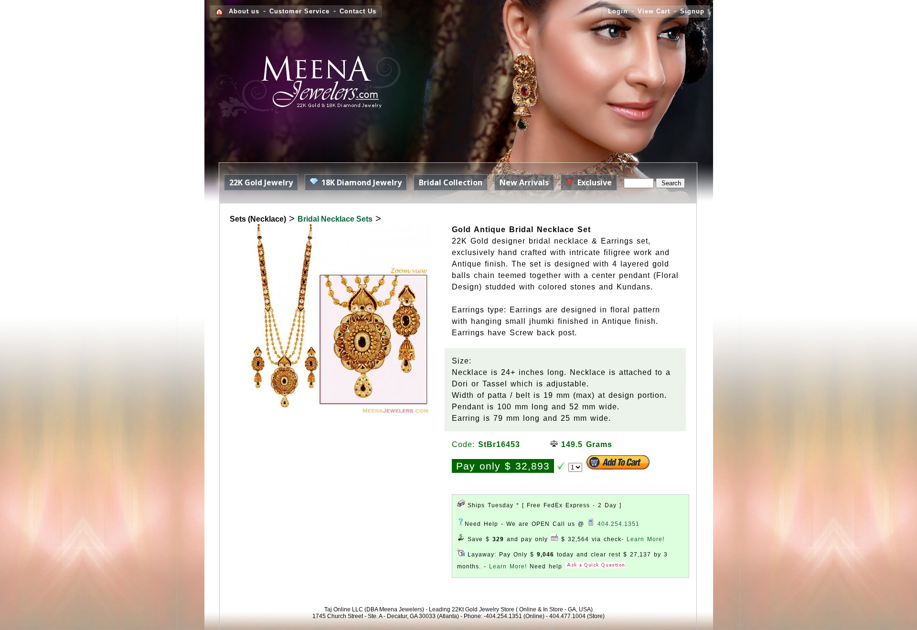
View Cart (654, 11)
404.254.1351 (618, 524)
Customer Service (299, 11)
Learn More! (645, 539)
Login (618, 11)
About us (244, 11)
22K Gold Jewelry (261, 182)
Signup (692, 11)
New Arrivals (524, 182)
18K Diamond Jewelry (360, 182)
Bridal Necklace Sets (335, 219)
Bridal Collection (450, 182)
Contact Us (358, 11)
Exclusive (593, 182)
